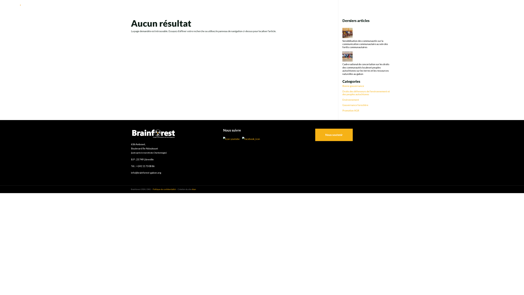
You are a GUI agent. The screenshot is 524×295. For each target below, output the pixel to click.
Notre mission (458, 6)
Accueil (432, 6)
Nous (443, 6)
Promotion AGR (350, 110)
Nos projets (478, 6)
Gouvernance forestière (355, 105)
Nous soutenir (334, 134)
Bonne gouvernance (353, 86)
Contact (514, 6)
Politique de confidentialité (164, 189)
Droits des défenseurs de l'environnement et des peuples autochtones (366, 93)
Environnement (350, 99)
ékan (194, 189)
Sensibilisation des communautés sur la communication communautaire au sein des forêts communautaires (365, 44)
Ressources (496, 6)
